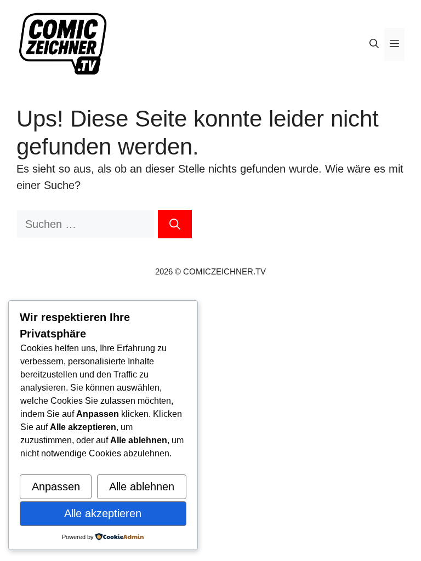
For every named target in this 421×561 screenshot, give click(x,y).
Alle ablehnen (141, 486)
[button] (374, 44)
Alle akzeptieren (102, 513)
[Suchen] (175, 224)
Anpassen (56, 486)
